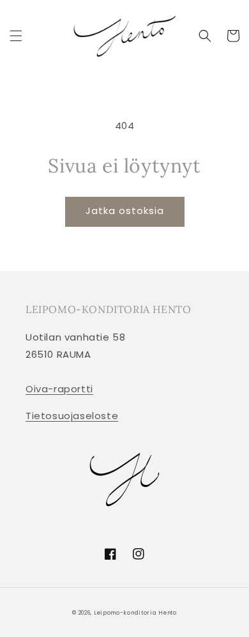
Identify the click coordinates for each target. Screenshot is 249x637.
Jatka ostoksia (125, 210)
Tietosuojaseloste (72, 415)
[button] (16, 36)
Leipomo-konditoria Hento (135, 613)
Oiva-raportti (59, 388)
